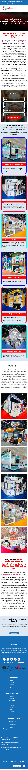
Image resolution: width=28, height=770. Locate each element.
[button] (24, 766)
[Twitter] (10, 3)
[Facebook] (8, 3)
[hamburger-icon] (25, 8)
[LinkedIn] (12, 3)
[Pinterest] (17, 3)
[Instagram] (15, 3)
